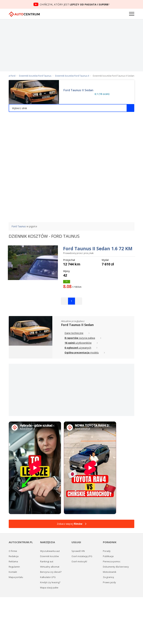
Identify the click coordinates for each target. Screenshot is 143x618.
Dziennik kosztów (49, 556)
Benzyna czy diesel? (51, 571)
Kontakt (13, 571)
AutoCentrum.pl (24, 14)
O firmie (13, 551)
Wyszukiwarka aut (50, 551)
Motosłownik (109, 571)
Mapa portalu (16, 577)
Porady (107, 551)
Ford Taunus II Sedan (78, 90)
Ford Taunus (19, 226)
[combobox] (71, 108)
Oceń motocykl (79, 561)
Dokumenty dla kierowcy (116, 566)
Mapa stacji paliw (49, 587)
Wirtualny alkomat (49, 566)
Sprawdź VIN (78, 551)
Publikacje (108, 556)
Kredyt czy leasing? (50, 582)
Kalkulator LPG (48, 577)
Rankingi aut (46, 561)
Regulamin (14, 566)
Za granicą (108, 577)
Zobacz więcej (69, 523)
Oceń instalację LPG (82, 556)
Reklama (13, 561)
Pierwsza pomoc (111, 561)
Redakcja (13, 556)
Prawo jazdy (109, 582)
